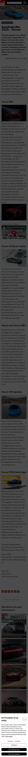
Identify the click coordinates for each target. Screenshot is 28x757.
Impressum (17, 741)
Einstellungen (14, 745)
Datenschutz (10, 741)
